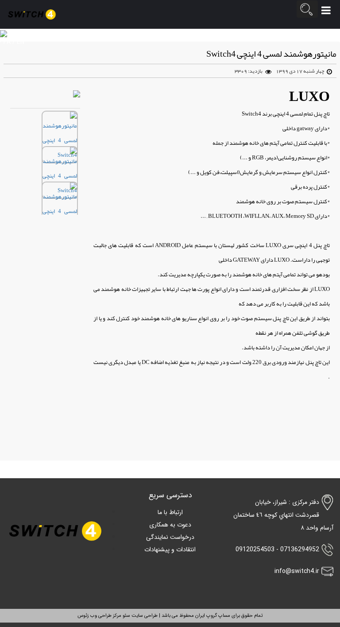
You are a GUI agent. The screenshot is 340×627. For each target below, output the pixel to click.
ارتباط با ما (170, 512)
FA (7, 42)
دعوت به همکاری (170, 525)
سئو (125, 615)
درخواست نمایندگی (170, 537)
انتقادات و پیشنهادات (170, 549)
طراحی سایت (144, 615)
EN (20, 42)
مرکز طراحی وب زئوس (99, 615)
